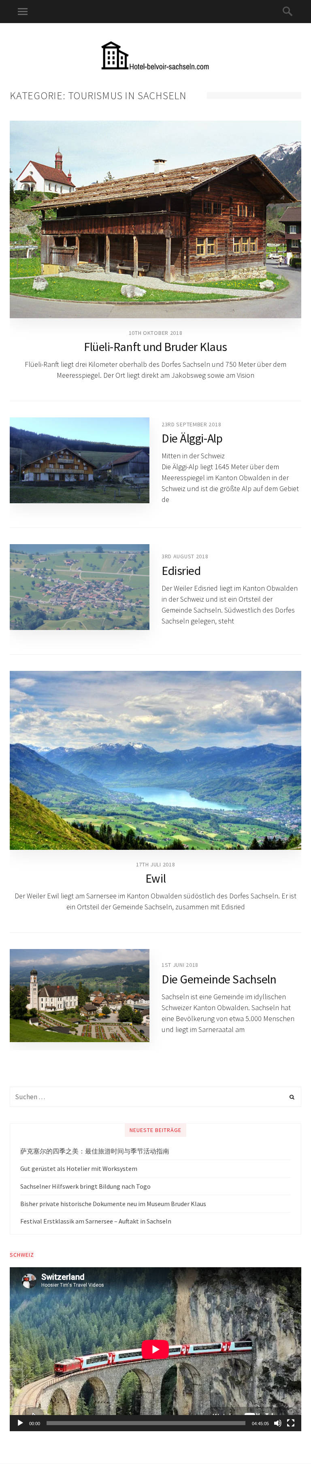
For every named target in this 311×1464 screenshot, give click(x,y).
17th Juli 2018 (155, 864)
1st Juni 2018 (180, 964)
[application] (155, 1349)
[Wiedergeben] (20, 1423)
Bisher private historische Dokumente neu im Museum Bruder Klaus (113, 1204)
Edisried (181, 570)
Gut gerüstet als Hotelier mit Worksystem (78, 1168)
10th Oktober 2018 (156, 332)
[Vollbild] (291, 1423)
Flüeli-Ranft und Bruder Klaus (155, 346)
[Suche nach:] (155, 1097)
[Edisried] (79, 587)
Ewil (155, 878)
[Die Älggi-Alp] (79, 460)
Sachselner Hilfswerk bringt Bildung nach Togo (85, 1186)
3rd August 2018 (185, 556)
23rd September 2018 (191, 424)
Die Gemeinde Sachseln (219, 979)
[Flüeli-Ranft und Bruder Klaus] (155, 219)
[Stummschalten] (278, 1423)
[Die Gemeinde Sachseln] (79, 995)
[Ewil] (155, 760)
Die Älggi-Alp (192, 438)
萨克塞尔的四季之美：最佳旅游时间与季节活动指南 (94, 1151)
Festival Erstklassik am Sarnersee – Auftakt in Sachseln (95, 1221)
